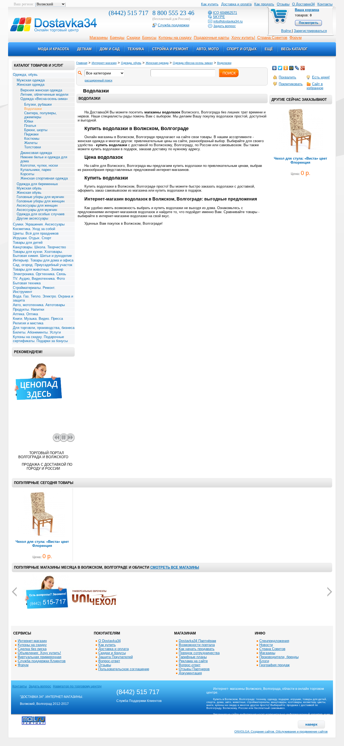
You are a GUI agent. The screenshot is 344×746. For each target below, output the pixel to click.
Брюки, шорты (35, 130)
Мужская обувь (29, 188)
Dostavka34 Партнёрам (197, 641)
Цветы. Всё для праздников (36, 233)
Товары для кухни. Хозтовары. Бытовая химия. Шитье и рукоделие (42, 254)
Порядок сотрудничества (199, 653)
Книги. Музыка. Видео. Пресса (38, 319)
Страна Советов (272, 37)
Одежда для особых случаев (40, 214)
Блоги (264, 661)
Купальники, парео (35, 170)
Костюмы (31, 139)
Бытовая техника (27, 283)
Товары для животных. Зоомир (38, 269)
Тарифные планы (193, 657)
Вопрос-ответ (109, 661)
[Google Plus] (303, 67)
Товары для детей (27, 243)
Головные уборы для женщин (40, 201)
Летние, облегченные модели (44, 94)
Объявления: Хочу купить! (39, 653)
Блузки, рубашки (38, 104)
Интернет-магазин (104, 62)
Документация (190, 673)
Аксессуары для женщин (37, 205)
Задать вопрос (40, 686)
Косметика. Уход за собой (34, 229)
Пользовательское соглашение (123, 669)
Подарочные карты (211, 37)
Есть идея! (321, 77)
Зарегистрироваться (310, 31)
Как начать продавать (196, 649)
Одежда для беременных (37, 184)
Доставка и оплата (113, 649)
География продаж (274, 665)
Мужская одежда (31, 80)
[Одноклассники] (286, 67)
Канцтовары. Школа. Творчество (39, 247)
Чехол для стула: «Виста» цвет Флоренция (300, 160)
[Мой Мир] (291, 67)
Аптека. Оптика (25, 314)
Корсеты (27, 174)
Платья (30, 126)
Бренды (117, 37)
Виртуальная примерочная (39, 657)
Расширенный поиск (98, 80)
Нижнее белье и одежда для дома (43, 159)
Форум (295, 37)
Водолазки (33, 109)
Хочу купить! (243, 37)
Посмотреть (308, 23)
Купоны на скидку (175, 37)
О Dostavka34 (109, 641)
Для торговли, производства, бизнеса (43, 328)
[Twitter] (280, 67)
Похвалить (287, 77)
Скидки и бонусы (112, 653)
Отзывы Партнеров (194, 669)
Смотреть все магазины (174, 567)
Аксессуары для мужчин (37, 210)
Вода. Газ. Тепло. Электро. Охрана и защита (43, 298)
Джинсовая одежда (36, 153)
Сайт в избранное (315, 86)
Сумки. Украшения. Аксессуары (38, 224)
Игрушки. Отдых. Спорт (32, 238)
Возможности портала (197, 645)
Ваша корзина (307, 10)
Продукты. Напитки (28, 309)
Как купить (107, 645)
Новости (266, 645)
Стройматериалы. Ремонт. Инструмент (34, 290)
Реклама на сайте (193, 661)
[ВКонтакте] (274, 67)
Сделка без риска (32, 649)
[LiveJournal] (297, 67)
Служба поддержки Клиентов (42, 661)
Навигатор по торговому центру (77, 686)
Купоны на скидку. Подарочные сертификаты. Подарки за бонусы (40, 339)
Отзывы (104, 665)
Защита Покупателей (115, 657)
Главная (81, 62)
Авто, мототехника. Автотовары (39, 305)
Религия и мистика (28, 323)
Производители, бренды (279, 657)
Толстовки (32, 147)
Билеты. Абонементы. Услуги (37, 332)
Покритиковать (291, 84)
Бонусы (149, 37)
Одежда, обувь (25, 75)
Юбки (28, 121)
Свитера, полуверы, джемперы (40, 115)
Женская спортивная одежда (44, 178)
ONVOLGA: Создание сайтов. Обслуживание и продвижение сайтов (281, 731)
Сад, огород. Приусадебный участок (42, 265)
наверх (311, 724)
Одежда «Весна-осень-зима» (44, 99)
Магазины (98, 37)
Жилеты (30, 143)
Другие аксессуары (32, 218)
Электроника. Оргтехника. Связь (39, 274)
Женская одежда (30, 85)
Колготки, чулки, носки (39, 165)
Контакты (324, 4)
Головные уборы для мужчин (40, 197)
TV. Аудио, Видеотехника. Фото (39, 279)
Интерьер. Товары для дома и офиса (43, 260)
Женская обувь (29, 193)
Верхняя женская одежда (41, 90)
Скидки (133, 37)
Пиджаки (31, 134)
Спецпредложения (274, 641)
